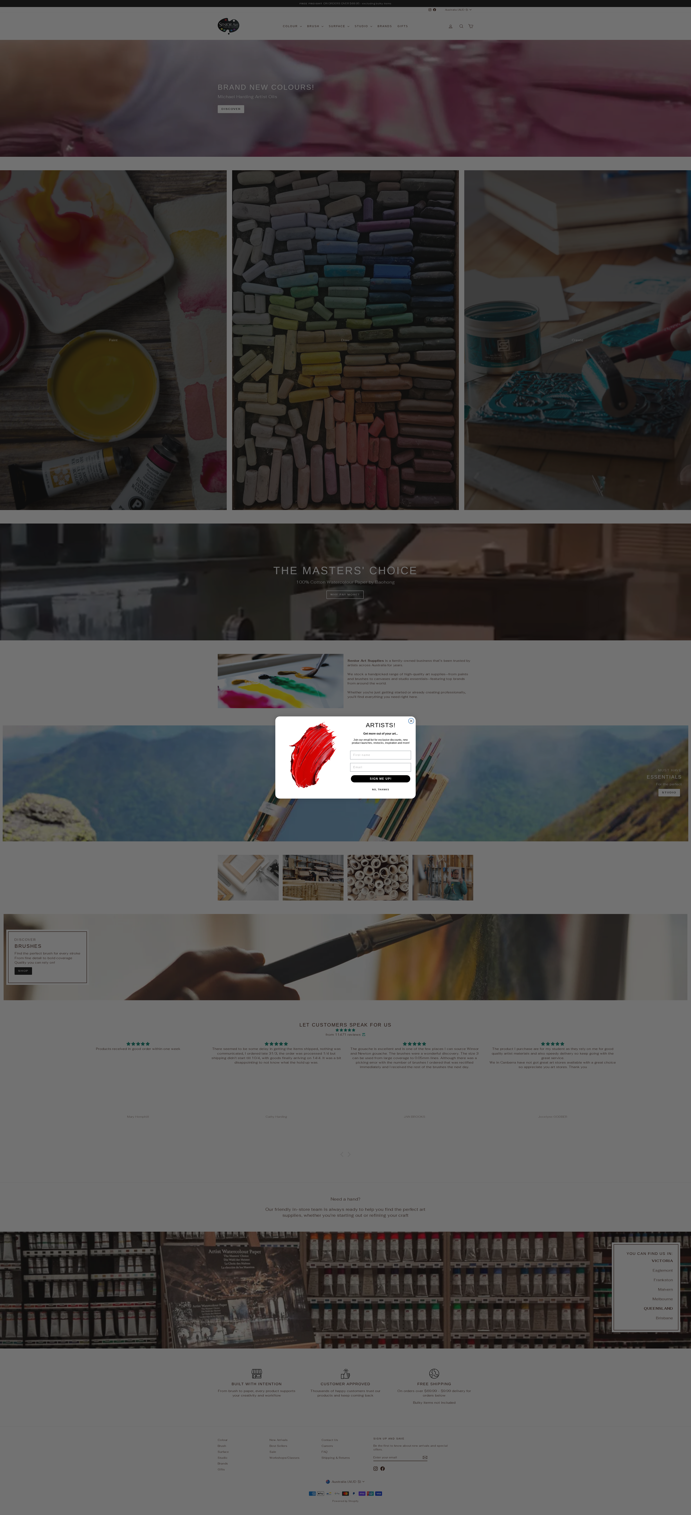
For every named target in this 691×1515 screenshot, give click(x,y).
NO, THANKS (380, 789)
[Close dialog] (411, 721)
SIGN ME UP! (381, 778)
